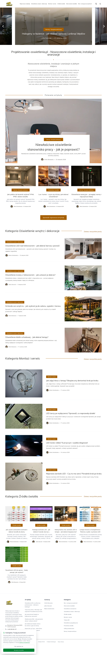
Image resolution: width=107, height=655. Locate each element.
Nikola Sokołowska (49, 608)
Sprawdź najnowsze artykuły (53, 217)
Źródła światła (61, 3)
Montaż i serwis (52, 3)
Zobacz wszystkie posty (93, 231)
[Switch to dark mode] (100, 3)
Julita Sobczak (48, 606)
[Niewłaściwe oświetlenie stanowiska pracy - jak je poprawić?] (53, 131)
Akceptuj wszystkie (19, 650)
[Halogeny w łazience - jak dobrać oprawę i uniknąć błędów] (53, 26)
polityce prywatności (24, 642)
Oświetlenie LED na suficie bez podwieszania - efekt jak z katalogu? (32, 605)
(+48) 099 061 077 (12, 629)
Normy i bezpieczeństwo (53, 29)
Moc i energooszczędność (85, 3)
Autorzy (47, 600)
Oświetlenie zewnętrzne (70, 608)
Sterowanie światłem (71, 3)
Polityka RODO (41, 641)
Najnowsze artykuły (25, 3)
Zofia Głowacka (48, 603)
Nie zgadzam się (18, 646)
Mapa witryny (61, 641)
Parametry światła (53, 190)
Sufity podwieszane (69, 628)
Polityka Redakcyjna (51, 641)
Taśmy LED (66, 620)
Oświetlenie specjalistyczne (71, 623)
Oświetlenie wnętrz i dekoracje (39, 3)
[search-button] (96, 4)
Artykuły (28, 600)
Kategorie (67, 600)
